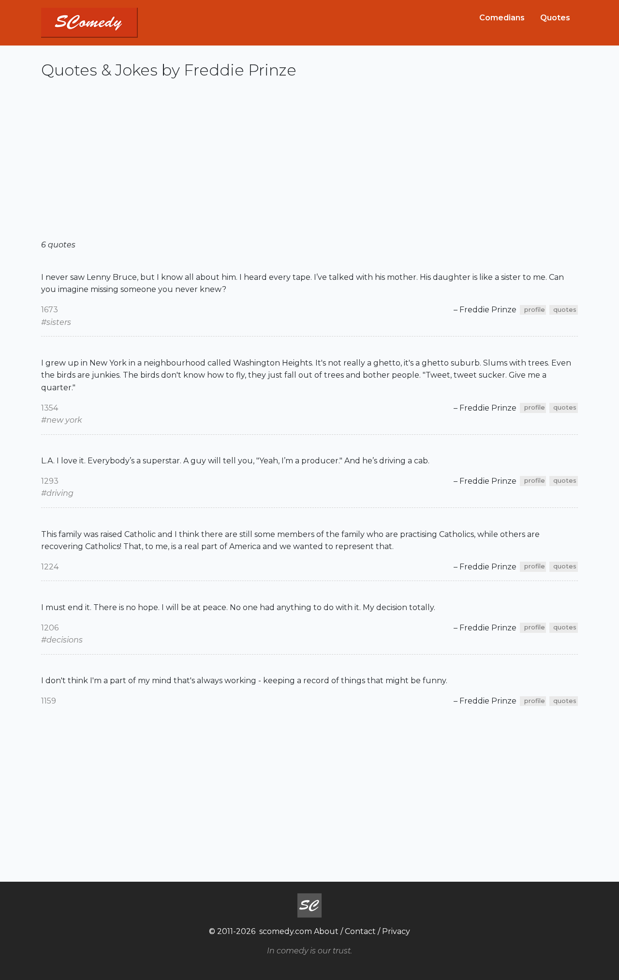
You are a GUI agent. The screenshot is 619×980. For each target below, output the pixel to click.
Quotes (555, 17)
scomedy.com (285, 931)
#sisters (56, 322)
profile (534, 309)
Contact (360, 931)
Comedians (502, 17)
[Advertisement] (309, 163)
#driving (57, 493)
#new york (61, 420)
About (326, 931)
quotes (564, 309)
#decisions (62, 639)
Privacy (396, 931)
